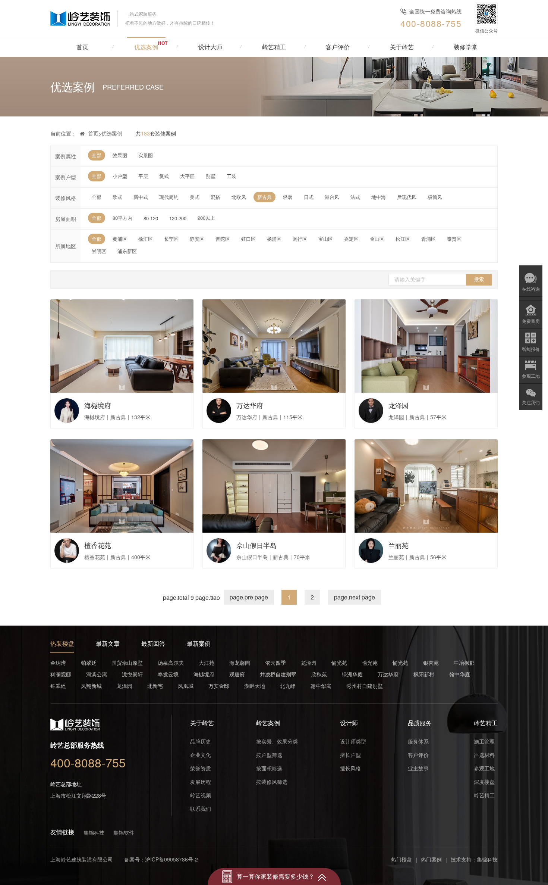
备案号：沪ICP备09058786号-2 (161, 859)
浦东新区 (127, 251)
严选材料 (484, 754)
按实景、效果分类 (277, 741)
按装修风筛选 (271, 781)
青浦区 (428, 238)
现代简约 (169, 196)
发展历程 (200, 781)
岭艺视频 (200, 795)
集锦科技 (94, 832)
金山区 (377, 238)
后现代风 (406, 196)
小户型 (120, 176)
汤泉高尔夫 (171, 662)
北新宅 (155, 685)
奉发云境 (168, 674)
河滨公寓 (96, 674)
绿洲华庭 (352, 674)
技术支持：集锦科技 (474, 859)
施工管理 (484, 741)
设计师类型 (353, 741)
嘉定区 (351, 238)
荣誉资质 (200, 768)
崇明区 (99, 251)
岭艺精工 (486, 723)
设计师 (349, 723)
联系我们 (200, 808)
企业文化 (200, 754)
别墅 (210, 176)
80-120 (151, 218)
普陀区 (222, 238)
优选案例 (111, 133)
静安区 (197, 238)
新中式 (140, 196)
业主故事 (418, 768)
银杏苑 (431, 662)
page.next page (354, 597)
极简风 (435, 196)
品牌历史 (200, 741)
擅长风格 (350, 768)
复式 (164, 176)
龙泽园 (308, 662)
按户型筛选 (269, 754)
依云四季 (275, 662)
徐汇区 (145, 238)
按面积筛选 (269, 768)
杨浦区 (274, 238)
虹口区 (248, 238)
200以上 (206, 217)
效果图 (120, 155)
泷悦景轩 (132, 674)
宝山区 (325, 238)
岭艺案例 (268, 723)
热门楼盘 (401, 859)
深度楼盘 (484, 781)
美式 (194, 196)
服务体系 (418, 741)
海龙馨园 (239, 662)
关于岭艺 (202, 723)
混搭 (215, 196)
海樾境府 (203, 674)
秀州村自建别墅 (364, 685)
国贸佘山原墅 (127, 662)
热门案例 (431, 859)
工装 (231, 176)
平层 (143, 176)
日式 (309, 196)
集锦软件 (123, 832)
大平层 (187, 176)
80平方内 (122, 217)
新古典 (264, 196)
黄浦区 (120, 238)
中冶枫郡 (464, 662)
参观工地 (484, 768)
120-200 (177, 218)
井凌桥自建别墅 (278, 674)
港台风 (332, 196)
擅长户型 (350, 754)
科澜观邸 (60, 674)
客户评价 (418, 754)
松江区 (403, 238)
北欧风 (239, 196)
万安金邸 (218, 685)
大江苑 (206, 662)
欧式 (117, 196)
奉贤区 (454, 238)
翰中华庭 (459, 674)
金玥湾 (58, 662)
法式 (355, 196)
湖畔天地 (254, 685)
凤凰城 (185, 685)
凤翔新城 (91, 685)
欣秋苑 (319, 674)
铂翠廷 (89, 662)
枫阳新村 (423, 674)
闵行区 (300, 238)
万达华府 (388, 674)
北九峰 (288, 685)
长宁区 (171, 238)
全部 (96, 155)
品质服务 (420, 723)
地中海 (378, 196)
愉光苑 (339, 662)
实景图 (145, 155)
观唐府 (237, 674)
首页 (82, 47)
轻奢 (288, 196)
